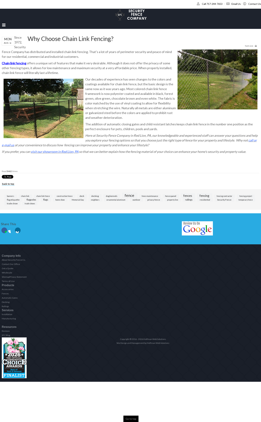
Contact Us (254, 3)
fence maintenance (150, 196)
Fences (5, 293)
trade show (12, 203)
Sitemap (5, 277)
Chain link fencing (14, 63)
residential (205, 199)
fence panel (170, 196)
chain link (25, 196)
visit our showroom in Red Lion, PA (54, 152)
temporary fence (245, 200)
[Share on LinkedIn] (18, 230)
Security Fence (224, 199)
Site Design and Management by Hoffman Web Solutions (142, 343)
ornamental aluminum (116, 200)
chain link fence (43, 196)
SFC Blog (6, 335)
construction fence (65, 196)
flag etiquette (13, 199)
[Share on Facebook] (4, 230)
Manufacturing (9, 318)
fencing (204, 196)
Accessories (8, 289)
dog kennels (112, 196)
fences (188, 196)
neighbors (95, 200)
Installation (7, 314)
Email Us (236, 3)
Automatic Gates (10, 297)
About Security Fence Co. (14, 260)
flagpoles (32, 199)
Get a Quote (7, 268)
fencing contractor (225, 196)
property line (172, 200)
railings (189, 199)
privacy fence (153, 199)
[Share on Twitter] (11, 230)
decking (95, 196)
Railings (5, 306)
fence (129, 195)
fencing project (245, 196)
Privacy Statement (18, 277)
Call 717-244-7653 (212, 3)
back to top (8, 183)
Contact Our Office (11, 264)
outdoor (136, 199)
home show (60, 200)
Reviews (6, 331)
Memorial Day (78, 200)
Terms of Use (8, 281)
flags (46, 199)
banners (10, 196)
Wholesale (7, 272)
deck (82, 196)
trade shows (30, 203)
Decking (5, 302)
